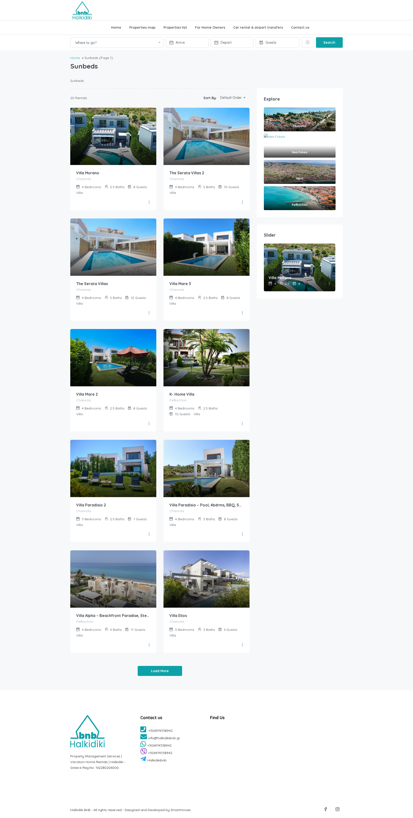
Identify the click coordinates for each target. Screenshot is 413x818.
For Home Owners (210, 27)
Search (329, 42)
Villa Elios (178, 615)
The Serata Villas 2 (186, 172)
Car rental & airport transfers (258, 27)
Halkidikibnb (157, 760)
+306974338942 (160, 730)
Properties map (142, 27)
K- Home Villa (181, 394)
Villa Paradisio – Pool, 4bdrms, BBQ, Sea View (206, 505)
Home (116, 27)
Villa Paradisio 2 (91, 505)
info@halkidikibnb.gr (164, 738)
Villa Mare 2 (87, 394)
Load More (160, 671)
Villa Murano (87, 172)
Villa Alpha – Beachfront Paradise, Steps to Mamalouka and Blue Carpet (113, 615)
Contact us (300, 27)
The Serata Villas (92, 283)
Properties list (175, 27)
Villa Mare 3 (180, 283)
